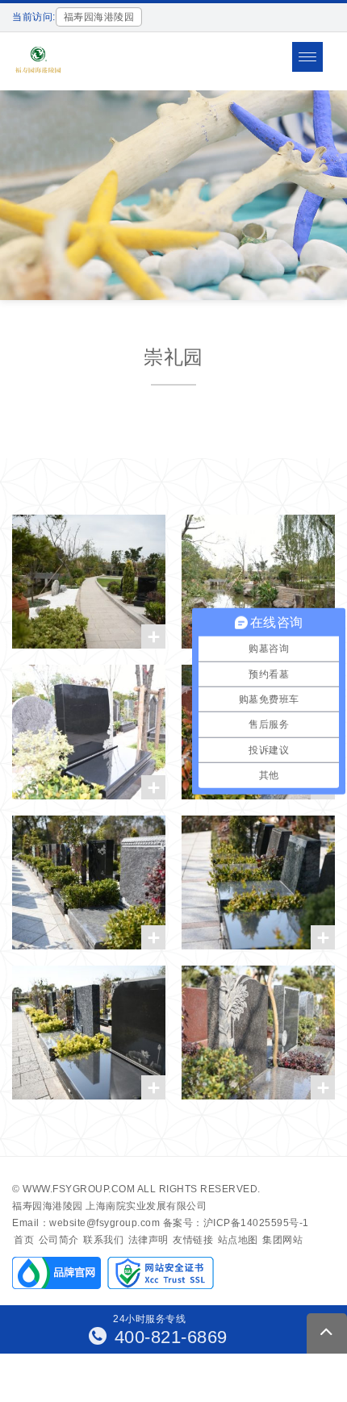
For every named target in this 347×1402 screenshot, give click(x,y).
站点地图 (238, 1240)
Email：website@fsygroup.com (86, 1223)
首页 (24, 1240)
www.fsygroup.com (79, 1189)
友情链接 (193, 1240)
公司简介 (59, 1240)
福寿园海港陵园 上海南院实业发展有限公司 (109, 1206)
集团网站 (282, 1240)
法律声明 (148, 1240)
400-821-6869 (168, 1337)
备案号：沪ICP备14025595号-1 (236, 1223)
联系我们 (103, 1240)
